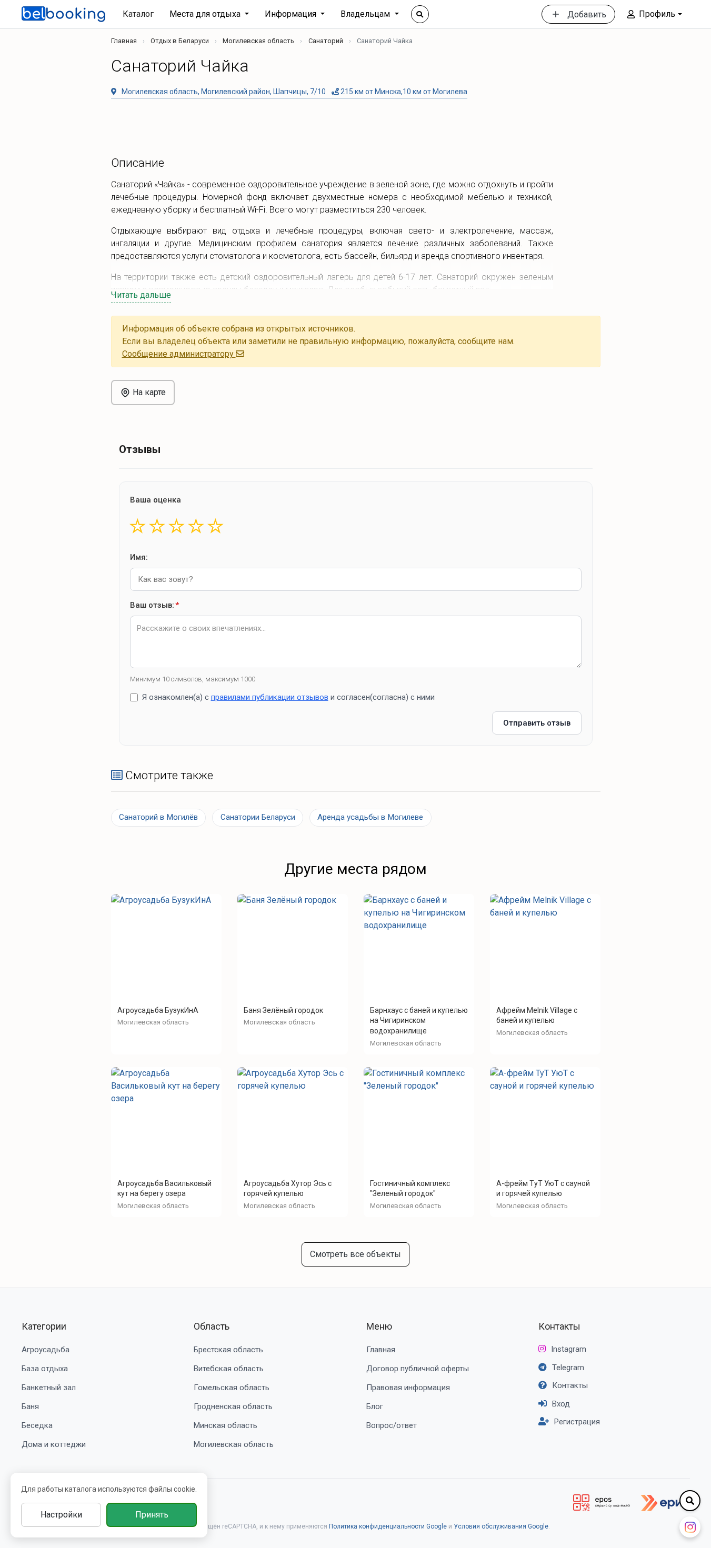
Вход (561, 1404)
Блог (374, 1406)
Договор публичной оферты (417, 1368)
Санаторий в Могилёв (158, 817)
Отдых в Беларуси (180, 41)
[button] (654, 14)
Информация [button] (291, 14)
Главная (124, 41)
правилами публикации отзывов (269, 697)
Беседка (37, 1425)
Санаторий (325, 41)
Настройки (61, 1515)
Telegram (568, 1367)
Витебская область (229, 1368)
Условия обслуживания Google (501, 1526)
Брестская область (228, 1349)
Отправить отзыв (536, 723)
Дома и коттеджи (54, 1444)
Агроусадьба (45, 1349)
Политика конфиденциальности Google (388, 1526)
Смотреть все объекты (355, 1254)
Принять (151, 1515)
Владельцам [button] (366, 14)
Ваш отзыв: (154, 605)
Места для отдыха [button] (206, 14)
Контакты (559, 1326)
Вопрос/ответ (391, 1425)
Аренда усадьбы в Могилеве (370, 817)
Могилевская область (258, 41)
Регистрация (577, 1421)
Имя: (139, 557)
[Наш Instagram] (689, 1526)
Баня (30, 1406)
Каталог (138, 14)
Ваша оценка (155, 500)
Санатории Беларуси (258, 817)
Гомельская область (231, 1387)
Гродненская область (233, 1406)
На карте (148, 392)
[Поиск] (420, 14)
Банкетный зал (49, 1387)
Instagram (568, 1349)
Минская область (225, 1425)
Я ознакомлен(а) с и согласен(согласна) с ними (288, 697)
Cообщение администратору (179, 354)
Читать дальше (141, 295)
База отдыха (45, 1368)
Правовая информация (408, 1387)
